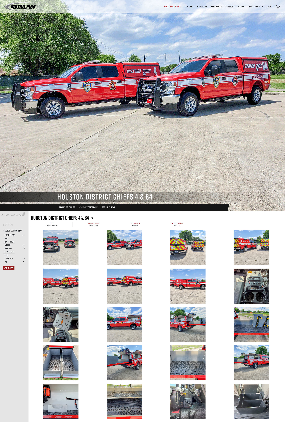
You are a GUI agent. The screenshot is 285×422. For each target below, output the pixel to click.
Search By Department (88, 207)
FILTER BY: (8, 224)
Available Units (173, 6)
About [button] (269, 6)
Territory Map (255, 6)
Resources (216, 6)
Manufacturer (93, 223)
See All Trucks (108, 207)
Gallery (189, 6)
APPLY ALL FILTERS (8, 268)
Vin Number (135, 223)
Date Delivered (177, 223)
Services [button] (230, 6)
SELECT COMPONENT (12, 230)
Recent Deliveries (67, 207)
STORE (241, 6)
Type (52, 223)
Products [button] (202, 6)
